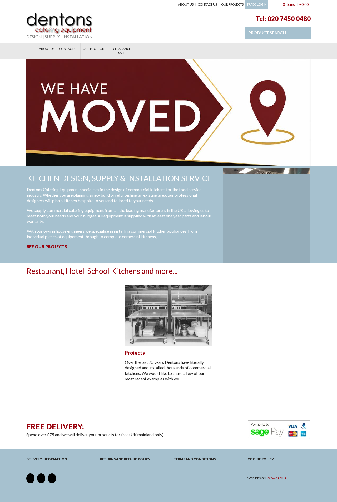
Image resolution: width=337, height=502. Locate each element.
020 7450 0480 (289, 18)
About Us (186, 4)
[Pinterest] (52, 478)
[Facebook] (30, 478)
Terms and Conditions (195, 459)
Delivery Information (46, 459)
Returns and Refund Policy (125, 459)
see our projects (47, 246)
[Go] (303, 32)
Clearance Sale (122, 51)
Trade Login (257, 4)
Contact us (207, 4)
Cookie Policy (260, 459)
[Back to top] (168, 401)
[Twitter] (41, 478)
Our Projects (232, 4)
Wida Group (276, 478)
